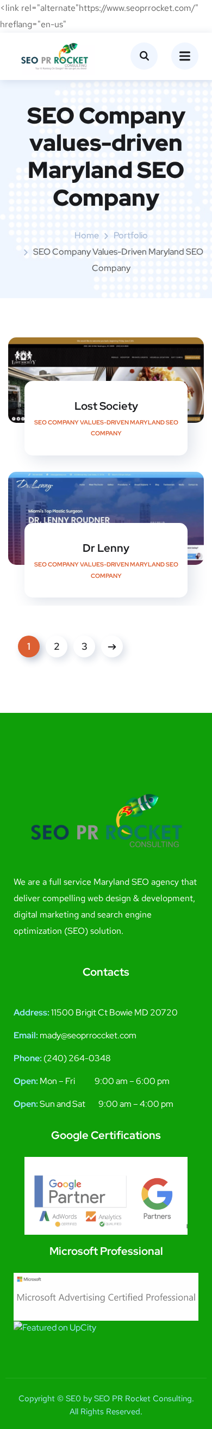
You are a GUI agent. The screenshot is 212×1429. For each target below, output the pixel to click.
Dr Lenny (106, 548)
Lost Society (106, 406)
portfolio (131, 235)
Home (86, 235)
